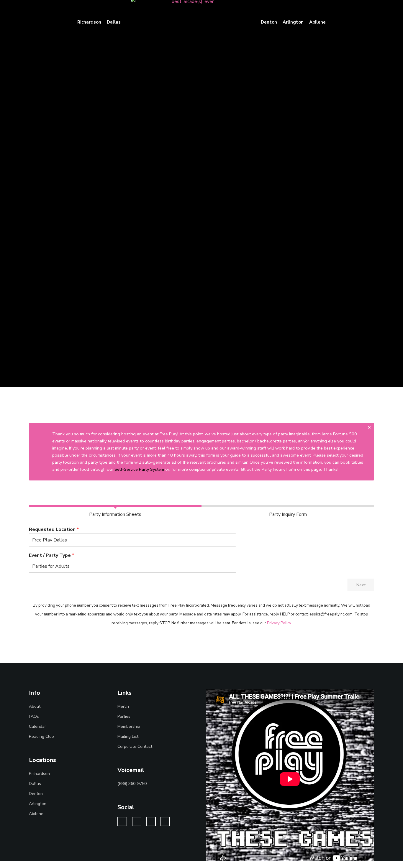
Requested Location (54, 529)
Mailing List (127, 736)
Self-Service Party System (139, 469)
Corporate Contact (134, 746)
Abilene (36, 813)
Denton (36, 793)
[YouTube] (165, 822)
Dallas (35, 783)
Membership (128, 726)
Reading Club (41, 736)
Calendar (37, 726)
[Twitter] (122, 822)
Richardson (39, 773)
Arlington (37, 803)
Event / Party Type (51, 555)
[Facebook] (137, 822)
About (34, 706)
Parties (123, 716)
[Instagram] (151, 822)
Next (361, 585)
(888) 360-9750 (132, 783)
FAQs (34, 716)
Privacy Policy (279, 623)
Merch (123, 706)
